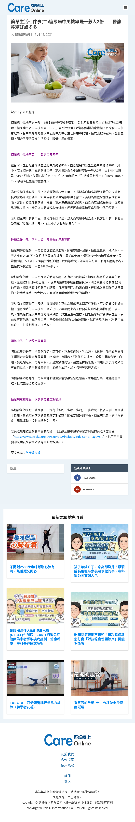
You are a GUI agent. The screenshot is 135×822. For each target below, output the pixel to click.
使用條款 (67, 765)
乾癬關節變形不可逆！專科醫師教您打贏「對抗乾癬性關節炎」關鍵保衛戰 (99, 639)
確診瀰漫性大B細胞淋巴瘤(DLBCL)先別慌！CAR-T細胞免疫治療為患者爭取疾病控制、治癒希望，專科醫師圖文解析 (35, 637)
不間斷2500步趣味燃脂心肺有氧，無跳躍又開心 (32, 569)
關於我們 (67, 754)
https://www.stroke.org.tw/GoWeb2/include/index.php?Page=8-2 (58, 437)
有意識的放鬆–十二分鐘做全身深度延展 (98, 705)
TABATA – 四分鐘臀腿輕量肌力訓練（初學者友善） (35, 705)
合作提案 (67, 760)
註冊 (67, 776)
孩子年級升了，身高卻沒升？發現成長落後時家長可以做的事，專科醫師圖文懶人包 (99, 571)
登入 (67, 781)
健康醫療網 (22, 34)
